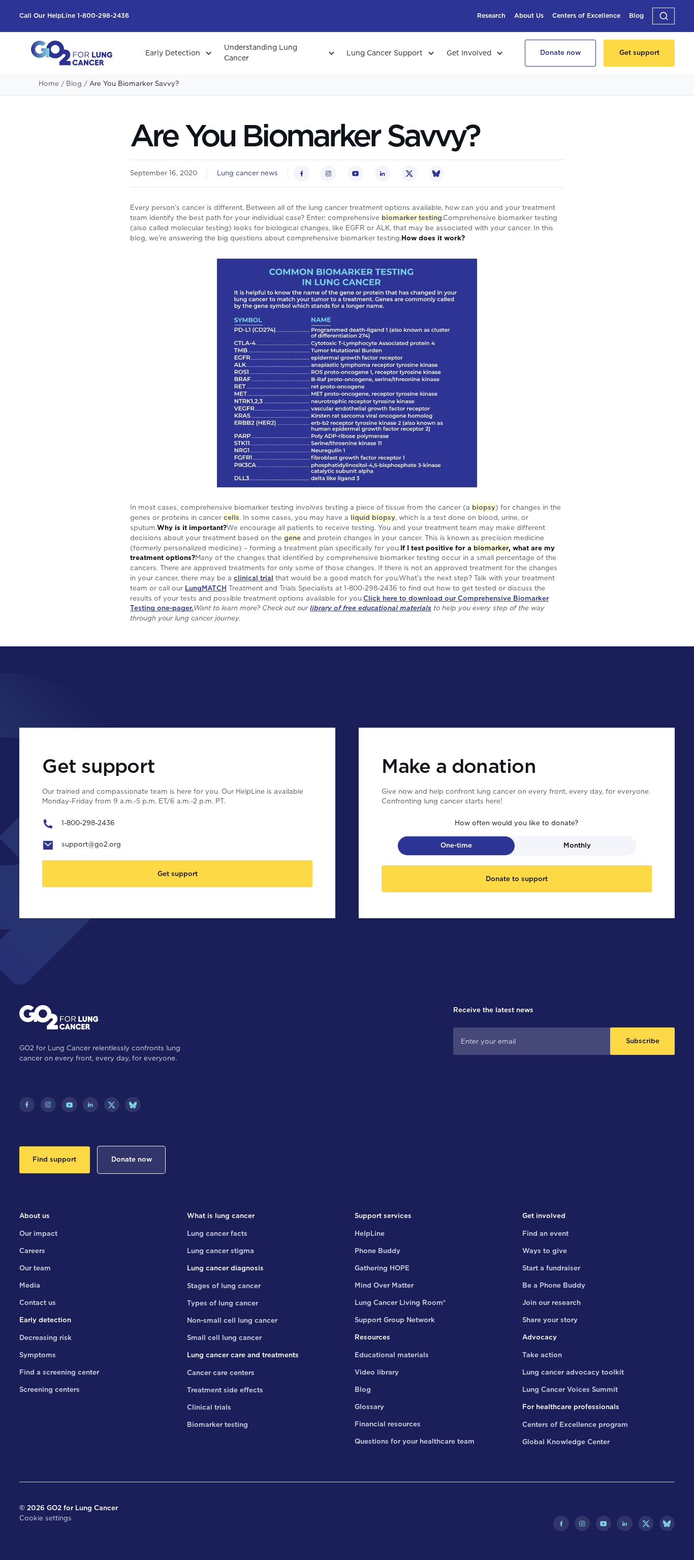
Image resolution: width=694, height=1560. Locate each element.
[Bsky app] (132, 1104)
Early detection (45, 1319)
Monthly (577, 845)
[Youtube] (69, 1104)
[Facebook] (27, 1104)
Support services (383, 1215)
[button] (663, 16)
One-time (456, 845)
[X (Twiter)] (111, 1104)
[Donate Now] (560, 53)
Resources (372, 1336)
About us (34, 1215)
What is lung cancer (221, 1215)
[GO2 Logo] (71, 53)
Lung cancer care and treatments (243, 1354)
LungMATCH (206, 587)
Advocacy (539, 1336)
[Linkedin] (90, 1104)
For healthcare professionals (570, 1406)
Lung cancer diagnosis (225, 1267)
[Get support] (639, 53)
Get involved (543, 1215)
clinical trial (253, 577)
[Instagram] (48, 1104)
